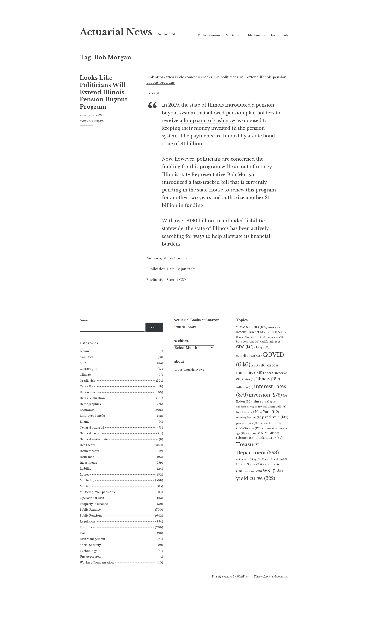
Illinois (268, 379)
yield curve (255, 478)
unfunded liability (248, 459)
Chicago (261, 347)
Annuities (86, 357)
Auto (83, 363)
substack (245, 437)
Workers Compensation (97, 562)
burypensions (247, 341)
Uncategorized (90, 556)
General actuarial (92, 427)
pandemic (275, 417)
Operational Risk (92, 498)
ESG (258, 365)
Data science (88, 392)
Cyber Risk (87, 386)
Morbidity (87, 480)
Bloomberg (274, 337)
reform (267, 428)
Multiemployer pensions (97, 492)
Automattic (281, 576)
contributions (249, 355)
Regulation (87, 521)
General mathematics (95, 439)
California (270, 341)
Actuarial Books (185, 327)
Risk (83, 533)
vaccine (253, 471)
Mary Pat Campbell (92, 121)
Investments (279, 35)
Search (154, 327)
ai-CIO (258, 327)
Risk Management (92, 539)
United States (249, 464)
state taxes (254, 433)
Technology (88, 551)
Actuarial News (116, 32)
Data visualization (92, 398)
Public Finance (255, 35)
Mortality (232, 35)
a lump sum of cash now (207, 120)
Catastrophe (88, 368)
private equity (247, 423)
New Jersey (245, 412)
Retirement (88, 527)
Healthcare (87, 445)
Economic (87, 410)
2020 (242, 327)
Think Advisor (268, 437)
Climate (85, 374)
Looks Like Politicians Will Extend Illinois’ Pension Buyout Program (103, 92)
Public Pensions (209, 35)
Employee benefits (93, 415)
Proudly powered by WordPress (230, 576)
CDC (245, 347)
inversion (265, 395)
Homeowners (89, 451)
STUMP (271, 433)
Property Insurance (94, 504)
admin (84, 351)
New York (267, 412)
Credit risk (87, 380)
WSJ (273, 470)
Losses (84, 474)
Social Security (90, 545)
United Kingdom (274, 459)
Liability (85, 468)
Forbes (248, 379)
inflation (244, 387)
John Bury (262, 401)
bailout (257, 337)
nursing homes (248, 417)
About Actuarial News (189, 369)
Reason (252, 428)
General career (90, 433)
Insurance (87, 457)
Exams (84, 421)
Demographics (90, 404)
